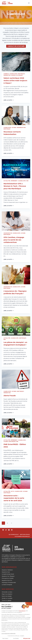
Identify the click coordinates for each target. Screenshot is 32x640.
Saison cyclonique (17, 75)
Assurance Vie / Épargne (8, 576)
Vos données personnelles (22, 536)
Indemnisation (21, 127)
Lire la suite (8, 100)
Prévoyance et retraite (7, 578)
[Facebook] (3, 530)
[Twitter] (6, 530)
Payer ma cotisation (7, 594)
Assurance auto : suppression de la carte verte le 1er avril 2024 (14, 498)
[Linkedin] (11, 530)
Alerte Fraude (10, 396)
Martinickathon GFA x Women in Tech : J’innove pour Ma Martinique (15, 186)
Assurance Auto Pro (7, 580)
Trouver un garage (6, 600)
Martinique (21, 73)
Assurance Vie (8, 233)
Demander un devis (7, 592)
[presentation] (16, 61)
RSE (27, 180)
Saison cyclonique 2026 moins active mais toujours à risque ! (15, 80)
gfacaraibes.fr (22, 610)
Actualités (7, 180)
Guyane (14, 127)
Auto (12, 491)
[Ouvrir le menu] (28, 3)
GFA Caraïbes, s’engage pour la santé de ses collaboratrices (14, 239)
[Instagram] (9, 530)
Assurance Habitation (7, 570)
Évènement (14, 180)
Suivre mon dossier (7, 596)
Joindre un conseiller (7, 598)
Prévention (7, 75)
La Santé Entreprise (7, 584)
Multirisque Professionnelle (9, 582)
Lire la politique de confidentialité (8, 633)
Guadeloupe (13, 73)
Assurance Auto (6, 572)
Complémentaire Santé (8, 574)
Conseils (6, 73)
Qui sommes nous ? (14, 534)
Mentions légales (25, 534)
